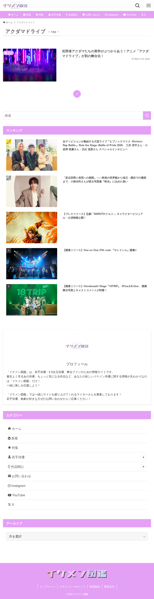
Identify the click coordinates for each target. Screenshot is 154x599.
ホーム (16, 428)
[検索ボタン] (137, 5)
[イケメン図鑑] (15, 5)
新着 (14, 438)
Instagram (18, 485)
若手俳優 (18, 457)
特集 (14, 447)
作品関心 (17, 466)
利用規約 (94, 586)
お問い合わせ (21, 476)
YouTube (18, 495)
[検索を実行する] (147, 115)
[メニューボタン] (148, 5)
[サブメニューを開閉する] (143, 457)
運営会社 (109, 586)
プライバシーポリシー (72, 586)
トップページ (47, 586)
